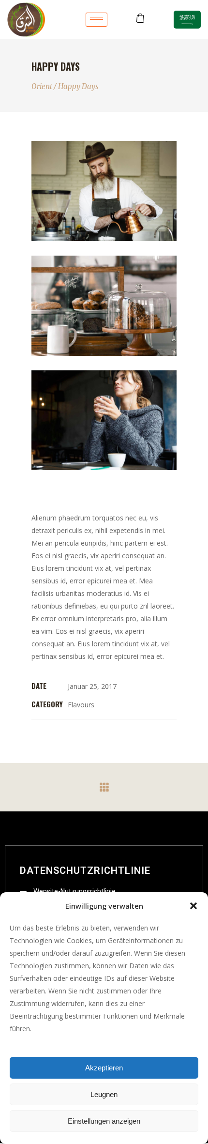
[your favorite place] (104, 306)
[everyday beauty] (104, 420)
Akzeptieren (104, 1068)
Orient (41, 86)
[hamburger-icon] (96, 20)
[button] (193, 906)
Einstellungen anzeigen (104, 1121)
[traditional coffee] (104, 191)
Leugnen (104, 1094)
